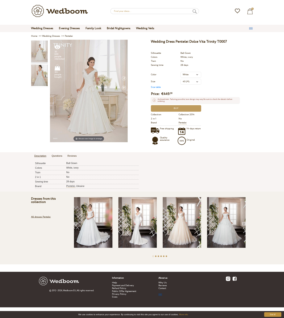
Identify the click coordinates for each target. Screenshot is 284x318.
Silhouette (156, 53)
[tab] (40, 156)
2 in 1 (153, 118)
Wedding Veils (145, 28)
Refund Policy (119, 288)
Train (153, 61)
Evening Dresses (69, 28)
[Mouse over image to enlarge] (89, 91)
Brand (154, 122)
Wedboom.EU (69, 290)
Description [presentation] (40, 156)
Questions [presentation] (57, 156)
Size (153, 81)
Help (114, 282)
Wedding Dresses (42, 28)
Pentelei (183, 122)
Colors (154, 57)
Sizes (114, 297)
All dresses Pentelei (41, 217)
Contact (162, 288)
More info (183, 314)
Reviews (162, 285)
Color (153, 74)
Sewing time (157, 65)
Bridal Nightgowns (118, 28)
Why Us (162, 282)
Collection (156, 114)
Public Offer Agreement (124, 291)
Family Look (93, 28)
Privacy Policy (119, 294)
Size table (156, 87)
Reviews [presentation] (72, 156)
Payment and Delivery (123, 285)
